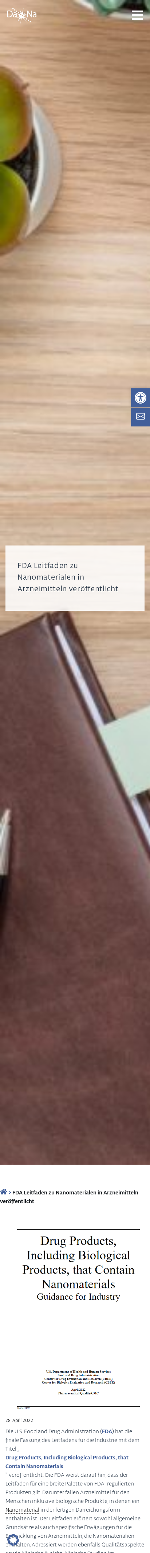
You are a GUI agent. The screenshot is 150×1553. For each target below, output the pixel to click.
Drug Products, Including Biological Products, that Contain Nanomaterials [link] (67, 1461)
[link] (140, 397)
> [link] (9, 1192)
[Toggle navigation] (137, 15)
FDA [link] (107, 1431)
